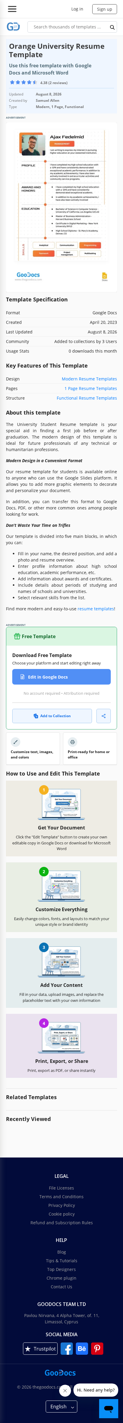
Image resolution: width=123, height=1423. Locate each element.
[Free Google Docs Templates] (13, 27)
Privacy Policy (61, 1205)
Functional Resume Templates (87, 398)
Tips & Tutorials (61, 1260)
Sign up (104, 9)
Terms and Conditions (61, 1196)
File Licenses (61, 1188)
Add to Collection (55, 715)
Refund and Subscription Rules (61, 1222)
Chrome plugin (61, 1278)
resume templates (96, 609)
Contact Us (61, 1287)
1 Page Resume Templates (90, 388)
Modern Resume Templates (89, 379)
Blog (61, 1252)
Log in (77, 9)
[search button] (113, 27)
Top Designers (61, 1269)
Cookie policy (62, 1214)
